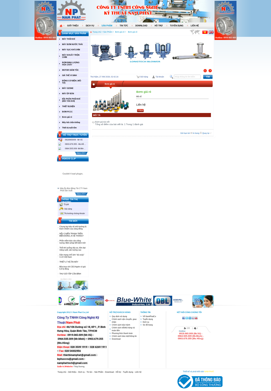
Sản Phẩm (98, 372)
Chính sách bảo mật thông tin (124, 336)
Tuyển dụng (148, 319)
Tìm (208, 77)
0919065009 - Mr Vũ (73, 140)
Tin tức (89, 372)
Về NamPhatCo (149, 316)
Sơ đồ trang (148, 325)
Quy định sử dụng (119, 316)
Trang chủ (62, 372)
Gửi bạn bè (185, 133)
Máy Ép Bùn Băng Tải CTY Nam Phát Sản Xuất (73, 189)
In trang (196, 133)
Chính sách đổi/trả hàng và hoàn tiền (123, 329)
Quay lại (206, 133)
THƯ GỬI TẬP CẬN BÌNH (70, 274)
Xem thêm (81, 153)
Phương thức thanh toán (122, 333)
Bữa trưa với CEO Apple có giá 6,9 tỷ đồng (72, 268)
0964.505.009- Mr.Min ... (75, 148)
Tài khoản (160, 77)
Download (116, 339)
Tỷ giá (66, 204)
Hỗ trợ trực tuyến (75, 135)
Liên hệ (141, 104)
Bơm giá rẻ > (121, 32)
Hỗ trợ (118, 372)
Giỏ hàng (144, 77)
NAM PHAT (209, 371)
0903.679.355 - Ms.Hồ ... (75, 144)
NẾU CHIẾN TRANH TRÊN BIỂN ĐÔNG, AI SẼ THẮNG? (71, 235)
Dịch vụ (146, 322)
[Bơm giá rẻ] (111, 101)
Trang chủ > (98, 32)
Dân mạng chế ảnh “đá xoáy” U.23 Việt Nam (71, 256)
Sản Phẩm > (108, 32)
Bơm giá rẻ (132, 32)
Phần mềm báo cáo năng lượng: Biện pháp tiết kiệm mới (72, 242)
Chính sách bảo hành (121, 325)
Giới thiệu (72, 372)
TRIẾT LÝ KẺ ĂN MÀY (68, 262)
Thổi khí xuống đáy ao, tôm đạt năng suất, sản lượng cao (72, 249)
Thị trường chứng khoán (74, 213)
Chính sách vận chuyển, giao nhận (124, 320)
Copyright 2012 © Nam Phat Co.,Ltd (73, 312)
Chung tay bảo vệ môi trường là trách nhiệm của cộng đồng (72, 228)
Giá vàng (68, 209)
